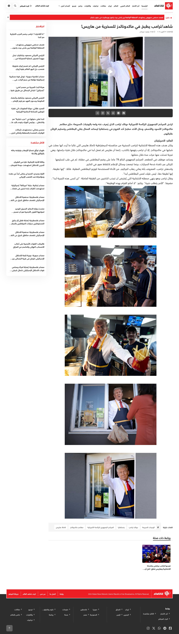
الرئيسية (145, 5)
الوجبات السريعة (148, 527)
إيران (110, 5)
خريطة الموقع (14, 593)
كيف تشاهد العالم (42, 5)
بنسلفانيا (121, 527)
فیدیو (74, 5)
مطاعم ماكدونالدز (76, 527)
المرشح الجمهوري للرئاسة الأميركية (101, 527)
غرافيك (95, 5)
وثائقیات (87, 5)
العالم (116, 5)
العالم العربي (125, 5)
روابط (62, 593)
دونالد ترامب (133, 527)
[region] (110, 72)
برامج (80, 5)
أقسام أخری (65, 5)
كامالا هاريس (61, 527)
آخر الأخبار (135, 5)
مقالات (103, 5)
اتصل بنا (53, 593)
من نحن (42, 593)
